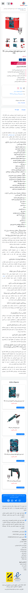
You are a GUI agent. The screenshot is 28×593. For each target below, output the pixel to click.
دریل (15, 91)
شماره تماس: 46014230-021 (18, 532)
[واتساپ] (12, 500)
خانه (25, 8)
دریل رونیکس (20, 94)
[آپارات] (8, 500)
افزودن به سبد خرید (18, 63)
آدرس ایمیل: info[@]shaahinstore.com (16, 537)
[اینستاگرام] (19, 500)
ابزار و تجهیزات (20, 8)
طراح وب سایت (19, 589)
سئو (14, 589)
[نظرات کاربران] (21, 88)
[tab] (23, 109)
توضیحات (23, 110)
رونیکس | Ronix (13, 94)
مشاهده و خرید (20, 407)
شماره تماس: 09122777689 (18, 534)
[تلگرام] (16, 500)
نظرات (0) (17, 110)
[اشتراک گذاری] (24, 88)
